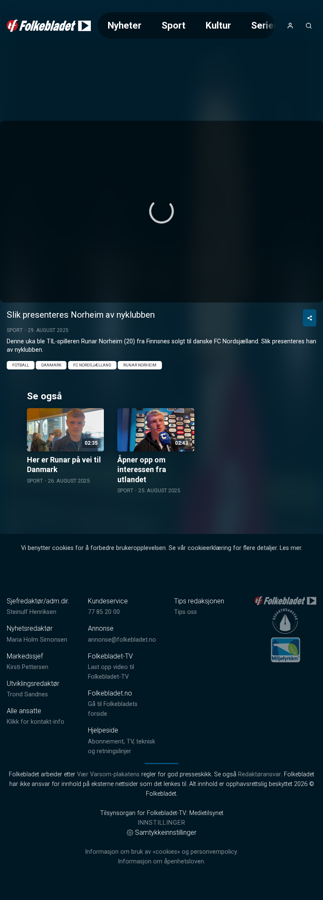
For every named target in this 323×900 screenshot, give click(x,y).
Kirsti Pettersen (27, 667)
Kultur (218, 25)
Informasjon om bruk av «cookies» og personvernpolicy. (161, 851)
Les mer (290, 548)
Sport (173, 25)
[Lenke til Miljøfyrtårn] (285, 649)
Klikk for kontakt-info (35, 721)
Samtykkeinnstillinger (165, 832)
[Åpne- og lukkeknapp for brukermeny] (290, 25)
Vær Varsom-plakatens (108, 774)
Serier (264, 25)
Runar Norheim (139, 365)
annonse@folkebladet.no (122, 639)
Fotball (20, 365)
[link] (49, 25)
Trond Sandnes (27, 694)
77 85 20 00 (104, 612)
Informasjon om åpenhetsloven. (161, 861)
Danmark (51, 365)
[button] (161, 211)
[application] (161, 212)
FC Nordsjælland (92, 365)
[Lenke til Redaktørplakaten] (285, 621)
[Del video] (309, 318)
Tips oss (185, 612)
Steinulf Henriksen (31, 612)
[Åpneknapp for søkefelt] (308, 25)
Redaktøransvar (259, 774)
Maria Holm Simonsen (37, 639)
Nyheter (124, 25)
